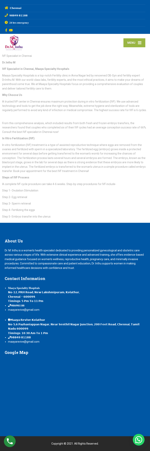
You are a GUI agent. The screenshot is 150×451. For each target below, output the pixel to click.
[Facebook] (6, 30)
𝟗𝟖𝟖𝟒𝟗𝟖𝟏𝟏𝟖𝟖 (17, 305)
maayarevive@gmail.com (23, 309)
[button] (139, 440)
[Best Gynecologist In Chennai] (14, 42)
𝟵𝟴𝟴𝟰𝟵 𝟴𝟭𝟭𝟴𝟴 (21, 337)
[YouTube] (11, 30)
